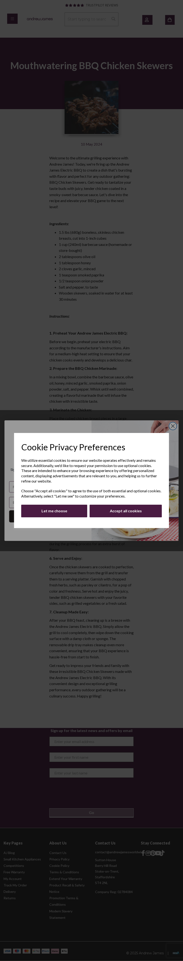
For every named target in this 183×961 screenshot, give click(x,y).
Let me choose (54, 510)
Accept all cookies (126, 510)
